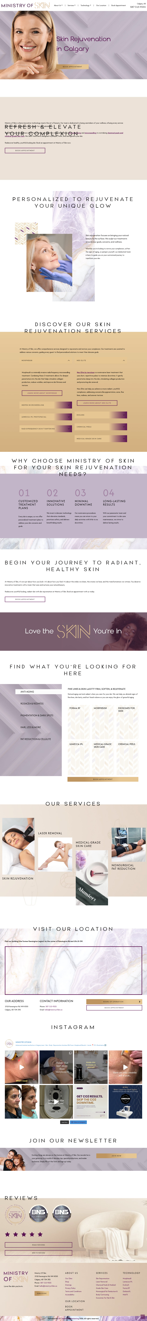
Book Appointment (118, 5)
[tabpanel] (103, 731)
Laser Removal (101, 1281)
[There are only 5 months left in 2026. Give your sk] (125, 1067)
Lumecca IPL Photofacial (34, 417)
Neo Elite (81, 360)
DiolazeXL (127, 1291)
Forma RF (126, 1288)
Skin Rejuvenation (102, 1278)
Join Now (116, 1156)
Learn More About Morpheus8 (42, 393)
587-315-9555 (138, 7)
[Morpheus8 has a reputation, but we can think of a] (56, 1067)
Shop (67, 1281)
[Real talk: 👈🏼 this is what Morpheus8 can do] (21, 1102)
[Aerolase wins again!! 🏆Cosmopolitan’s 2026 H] (125, 1102)
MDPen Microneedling (33, 405)
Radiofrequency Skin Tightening (38, 429)
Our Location (101, 5)
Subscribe (42, 1293)
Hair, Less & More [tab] (31, 727)
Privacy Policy (70, 1288)
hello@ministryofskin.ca (53, 1009)
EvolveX (80, 415)
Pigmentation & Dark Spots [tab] (37, 715)
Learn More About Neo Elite (97, 403)
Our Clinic (68, 1278)
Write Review (38, 1253)
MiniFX (125, 1294)
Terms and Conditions (73, 1291)
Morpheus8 (27, 360)
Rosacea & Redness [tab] (32, 703)
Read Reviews (38, 1245)
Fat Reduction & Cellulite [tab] (36, 739)
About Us (57, 5)
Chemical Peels (84, 427)
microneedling (90, 133)
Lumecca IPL (127, 1281)
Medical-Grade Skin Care (89, 438)
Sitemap (68, 1285)
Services (71, 5)
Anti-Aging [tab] (27, 691)
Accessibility (69, 1294)
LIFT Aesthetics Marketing (68, 1318)
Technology (85, 5)
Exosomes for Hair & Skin (105, 1298)
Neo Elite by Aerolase (85, 372)
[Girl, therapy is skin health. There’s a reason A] (21, 1067)
